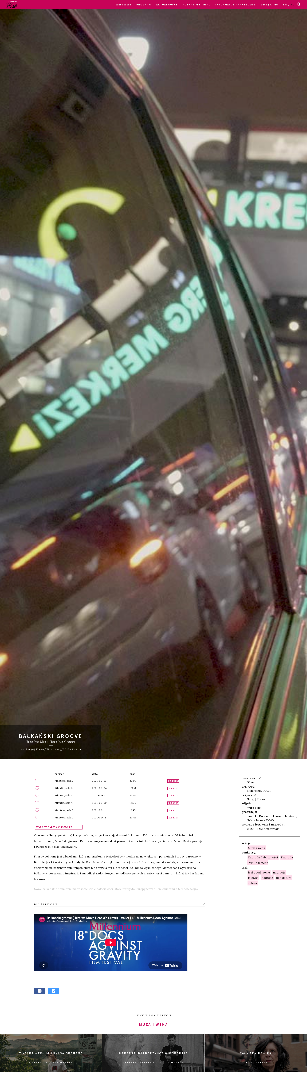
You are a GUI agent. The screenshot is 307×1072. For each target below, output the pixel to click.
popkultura (283, 878)
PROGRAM (143, 4)
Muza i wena (256, 848)
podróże (267, 878)
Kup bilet (173, 781)
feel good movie (259, 872)
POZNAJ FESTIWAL (196, 4)
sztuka (252, 883)
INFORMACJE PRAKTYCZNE (235, 4)
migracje (279, 872)
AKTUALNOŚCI (166, 4)
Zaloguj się (269, 4)
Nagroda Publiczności (263, 857)
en (285, 4)
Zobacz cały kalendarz (54, 827)
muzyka (253, 878)
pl (292, 4)
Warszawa (123, 4)
